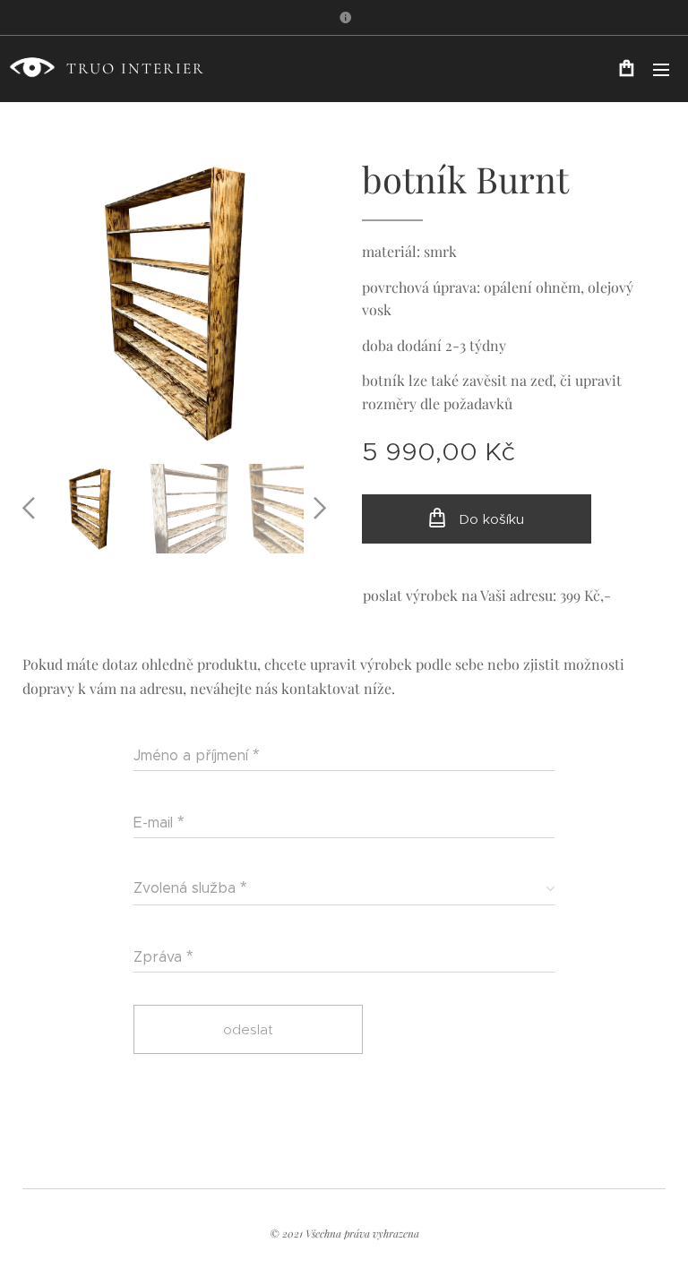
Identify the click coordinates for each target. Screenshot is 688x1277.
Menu (661, 69)
